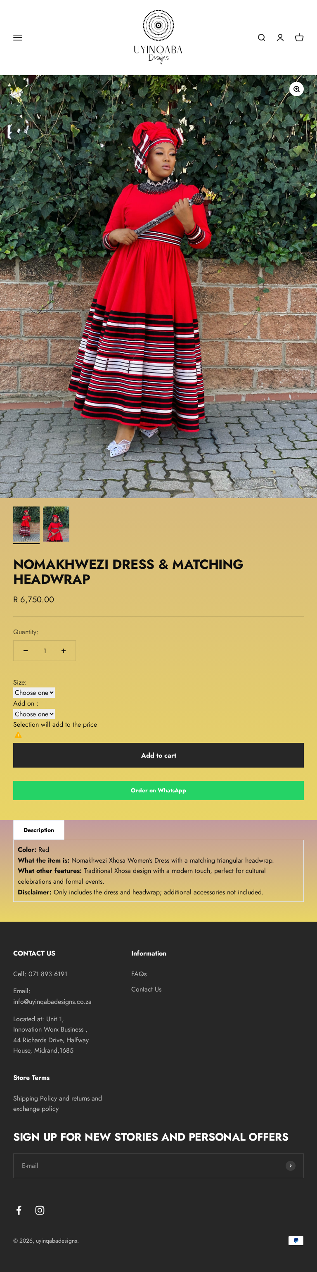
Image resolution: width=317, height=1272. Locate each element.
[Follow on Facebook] (18, 1210)
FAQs (139, 974)
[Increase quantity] (64, 651)
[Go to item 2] (56, 525)
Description (39, 830)
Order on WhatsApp (158, 790)
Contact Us (146, 989)
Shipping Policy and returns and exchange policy (57, 1104)
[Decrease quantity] (26, 651)
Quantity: (25, 632)
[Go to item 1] (26, 525)
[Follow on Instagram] (39, 1210)
